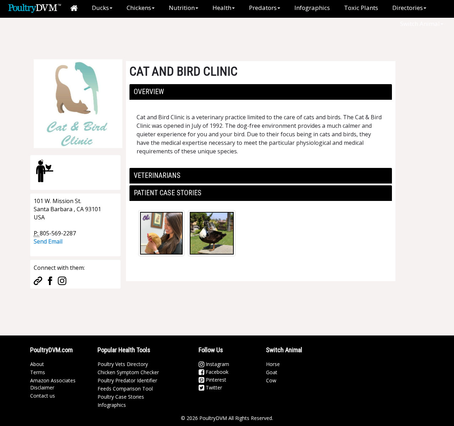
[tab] (260, 92)
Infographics (312, 8)
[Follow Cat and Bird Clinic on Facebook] (50, 280)
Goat (271, 372)
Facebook (216, 371)
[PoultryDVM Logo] (34, 7)
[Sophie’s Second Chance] (212, 233)
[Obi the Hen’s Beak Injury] (161, 233)
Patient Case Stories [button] (167, 193)
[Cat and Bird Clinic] (78, 103)
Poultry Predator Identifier (127, 380)
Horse (273, 364)
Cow (271, 380)
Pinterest (215, 379)
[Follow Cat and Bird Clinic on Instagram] (62, 280)
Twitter (213, 387)
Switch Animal (420, 24)
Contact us (42, 395)
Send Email (48, 241)
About (37, 364)
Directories (407, 8)
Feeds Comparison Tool (125, 388)
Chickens (139, 8)
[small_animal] (44, 171)
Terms (37, 372)
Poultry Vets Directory (123, 364)
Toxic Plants (361, 8)
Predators (263, 8)
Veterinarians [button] (157, 175)
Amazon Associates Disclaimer (53, 384)
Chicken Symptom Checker (128, 372)
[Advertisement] (149, 34)
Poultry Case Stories (121, 396)
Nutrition (182, 8)
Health (221, 8)
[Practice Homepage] (38, 280)
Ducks (100, 8)
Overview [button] (149, 91)
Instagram (216, 364)
